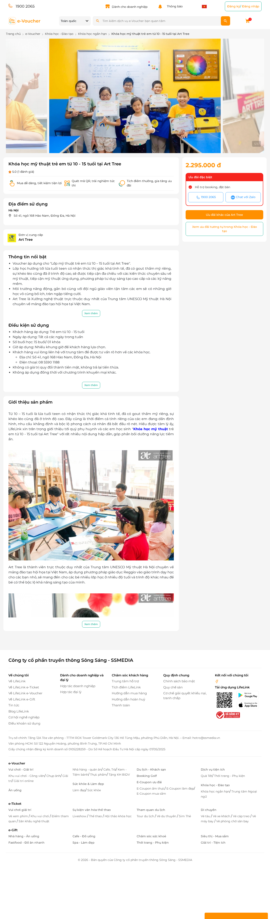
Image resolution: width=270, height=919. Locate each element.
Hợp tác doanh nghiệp (77, 686)
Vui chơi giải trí (19, 810)
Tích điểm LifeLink (126, 687)
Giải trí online (24, 781)
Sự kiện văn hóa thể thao (92, 810)
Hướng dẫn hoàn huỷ (128, 699)
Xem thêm (91, 313)
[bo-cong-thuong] (227, 715)
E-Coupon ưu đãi (149, 782)
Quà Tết (206, 776)
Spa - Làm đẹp (83, 842)
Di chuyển (208, 810)
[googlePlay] (249, 695)
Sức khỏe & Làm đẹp (88, 784)
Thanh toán (121, 705)
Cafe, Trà (109, 769)
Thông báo (174, 6)
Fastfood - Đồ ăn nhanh (26, 842)
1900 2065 (25, 6)
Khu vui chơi (40, 816)
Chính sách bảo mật (179, 681)
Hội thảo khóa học (118, 816)
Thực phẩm (98, 774)
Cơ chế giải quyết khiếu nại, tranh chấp (185, 695)
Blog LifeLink (18, 711)
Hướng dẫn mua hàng (129, 693)
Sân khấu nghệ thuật (34, 821)
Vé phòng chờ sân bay (232, 821)
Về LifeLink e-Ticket (23, 687)
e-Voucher (16, 763)
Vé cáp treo (241, 816)
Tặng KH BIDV (119, 774)
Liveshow (80, 816)
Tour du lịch (146, 816)
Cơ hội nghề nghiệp (23, 717)
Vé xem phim (18, 816)
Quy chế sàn (173, 687)
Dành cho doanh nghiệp (129, 7)
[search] (225, 21)
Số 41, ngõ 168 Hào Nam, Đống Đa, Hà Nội (45, 216)
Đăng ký (233, 6)
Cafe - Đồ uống (84, 836)
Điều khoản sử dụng (24, 723)
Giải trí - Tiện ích (213, 842)
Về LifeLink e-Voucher (25, 693)
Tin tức (13, 705)
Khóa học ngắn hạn (215, 791)
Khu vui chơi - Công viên (26, 776)
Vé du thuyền (167, 816)
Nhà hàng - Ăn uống (23, 836)
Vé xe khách (222, 816)
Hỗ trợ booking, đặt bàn (212, 187)
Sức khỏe (94, 790)
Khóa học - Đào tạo (215, 785)
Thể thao (96, 816)
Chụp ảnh (53, 776)
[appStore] (249, 705)
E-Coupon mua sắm (151, 793)
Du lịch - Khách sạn (151, 769)
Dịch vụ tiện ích (213, 769)
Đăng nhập (250, 6)
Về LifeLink (17, 681)
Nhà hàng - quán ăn (87, 769)
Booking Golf (147, 776)
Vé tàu (206, 816)
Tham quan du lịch (151, 810)
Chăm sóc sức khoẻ (151, 836)
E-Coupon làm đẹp (180, 788)
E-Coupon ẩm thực (151, 788)
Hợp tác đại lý (70, 692)
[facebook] (217, 681)
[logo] (24, 21)
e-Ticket (14, 804)
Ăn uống (15, 790)
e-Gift (13, 830)
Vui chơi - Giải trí (20, 769)
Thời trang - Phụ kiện (229, 776)
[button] (126, 144)
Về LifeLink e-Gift (21, 699)
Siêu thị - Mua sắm (215, 836)
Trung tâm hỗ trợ (125, 681)
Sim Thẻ (185, 816)
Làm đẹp (79, 790)
